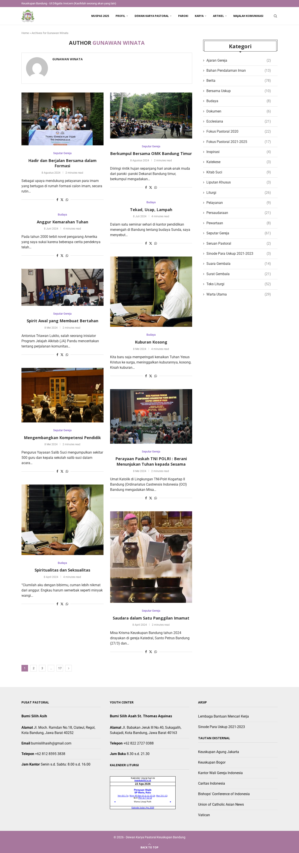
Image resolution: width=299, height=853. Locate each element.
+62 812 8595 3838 (50, 754)
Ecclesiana (238, 121)
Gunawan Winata (67, 59)
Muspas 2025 (100, 16)
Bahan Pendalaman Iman (238, 70)
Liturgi (238, 193)
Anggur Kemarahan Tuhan (62, 221)
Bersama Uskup (238, 91)
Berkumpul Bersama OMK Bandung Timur (151, 153)
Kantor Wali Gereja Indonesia (220, 773)
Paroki (183, 16)
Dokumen (238, 111)
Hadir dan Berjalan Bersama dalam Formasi (62, 163)
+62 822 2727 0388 (138, 743)
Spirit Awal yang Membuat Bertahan (62, 320)
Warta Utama (238, 294)
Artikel (218, 16)
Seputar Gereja (238, 233)
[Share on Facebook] (57, 199)
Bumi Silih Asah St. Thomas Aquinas (141, 716)
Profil (120, 16)
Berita (238, 80)
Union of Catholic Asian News (221, 804)
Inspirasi (238, 152)
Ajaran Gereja (238, 60)
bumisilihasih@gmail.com (51, 743)
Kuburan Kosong (151, 342)
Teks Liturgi (238, 284)
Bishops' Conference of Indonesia (224, 794)
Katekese (238, 162)
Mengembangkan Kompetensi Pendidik (62, 437)
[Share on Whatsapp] (67, 199)
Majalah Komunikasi (248, 16)
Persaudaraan (238, 213)
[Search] (275, 16)
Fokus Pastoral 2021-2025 (238, 142)
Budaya (238, 101)
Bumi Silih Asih (34, 716)
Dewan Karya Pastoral (152, 16)
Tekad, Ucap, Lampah (151, 209)
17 (60, 668)
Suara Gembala (238, 264)
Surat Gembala (238, 274)
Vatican (204, 815)
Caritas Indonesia (211, 783)
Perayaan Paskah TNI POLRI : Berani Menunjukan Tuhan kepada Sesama (151, 461)
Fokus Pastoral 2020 (238, 131)
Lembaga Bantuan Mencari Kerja (223, 716)
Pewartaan (238, 223)
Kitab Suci (238, 172)
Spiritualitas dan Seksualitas (62, 570)
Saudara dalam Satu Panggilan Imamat (151, 618)
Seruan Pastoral (238, 243)
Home (25, 33)
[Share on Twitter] (61, 199)
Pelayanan (238, 203)
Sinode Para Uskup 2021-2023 (238, 253)
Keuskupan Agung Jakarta (218, 752)
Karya (199, 16)
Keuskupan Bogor (211, 762)
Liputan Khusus (238, 182)
